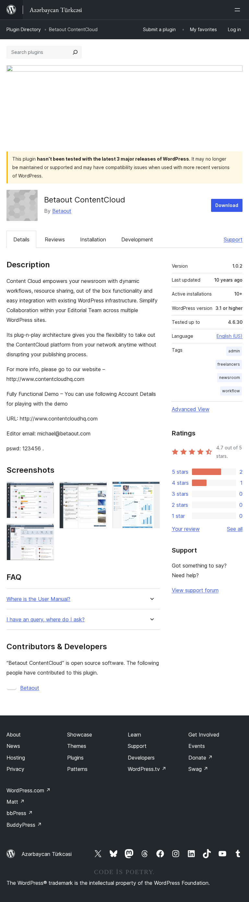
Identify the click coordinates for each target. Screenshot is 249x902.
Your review (186, 529)
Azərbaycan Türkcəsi (47, 854)
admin (234, 350)
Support (233, 239)
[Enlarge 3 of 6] (45, 532)
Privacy (15, 769)
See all (235, 529)
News (13, 746)
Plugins (75, 757)
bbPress (19, 813)
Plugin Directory (23, 29)
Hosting (15, 757)
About (13, 734)
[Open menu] (238, 9)
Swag (198, 769)
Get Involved (203, 734)
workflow (231, 390)
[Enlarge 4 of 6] (98, 490)
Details (21, 239)
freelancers (229, 364)
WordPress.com (28, 790)
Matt (15, 801)
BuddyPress (24, 825)
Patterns (77, 769)
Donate (200, 757)
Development (137, 239)
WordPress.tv (147, 769)
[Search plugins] (75, 52)
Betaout (61, 211)
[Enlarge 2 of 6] (45, 490)
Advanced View (190, 409)
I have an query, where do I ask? (45, 619)
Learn (134, 734)
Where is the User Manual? (38, 599)
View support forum (195, 590)
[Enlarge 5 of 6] (151, 490)
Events (196, 746)
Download (226, 205)
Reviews (55, 239)
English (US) (230, 336)
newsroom (229, 377)
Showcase (79, 734)
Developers (141, 757)
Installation (93, 239)
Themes (76, 746)
